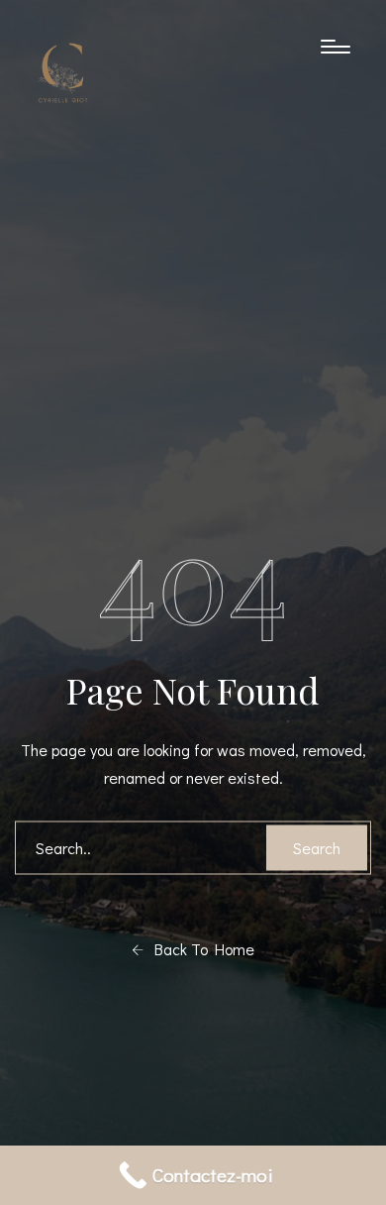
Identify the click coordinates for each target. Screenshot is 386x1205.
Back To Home (199, 947)
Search (316, 846)
